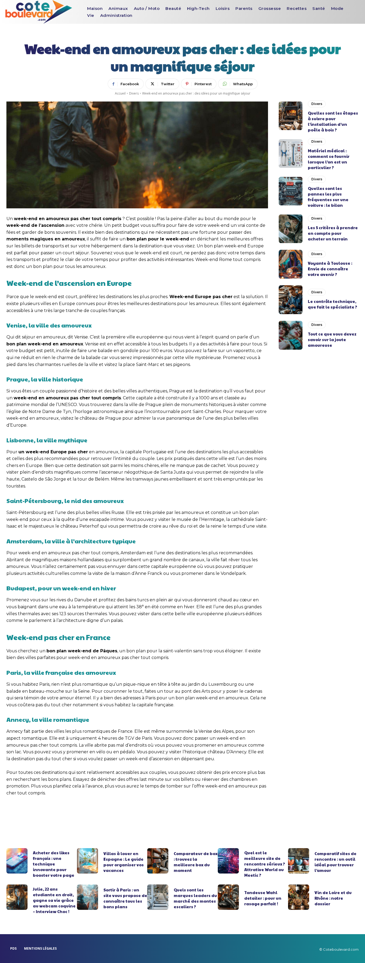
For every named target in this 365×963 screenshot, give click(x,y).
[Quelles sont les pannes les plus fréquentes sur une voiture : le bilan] (291, 191)
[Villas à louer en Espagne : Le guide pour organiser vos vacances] (87, 861)
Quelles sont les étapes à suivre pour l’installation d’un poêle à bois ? (333, 121)
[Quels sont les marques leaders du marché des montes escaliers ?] (157, 897)
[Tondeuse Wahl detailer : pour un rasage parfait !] (228, 897)
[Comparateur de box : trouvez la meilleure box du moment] (157, 861)
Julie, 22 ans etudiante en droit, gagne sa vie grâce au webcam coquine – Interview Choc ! (54, 900)
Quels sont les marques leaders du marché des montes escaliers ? (195, 898)
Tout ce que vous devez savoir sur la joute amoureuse (332, 339)
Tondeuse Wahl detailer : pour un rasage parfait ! (262, 898)
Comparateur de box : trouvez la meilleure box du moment (196, 862)
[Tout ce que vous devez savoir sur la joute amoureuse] (291, 335)
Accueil (120, 93)
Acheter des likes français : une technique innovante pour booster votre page (53, 864)
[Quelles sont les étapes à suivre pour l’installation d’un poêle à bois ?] (291, 116)
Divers (134, 93)
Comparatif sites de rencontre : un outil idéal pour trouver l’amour (335, 862)
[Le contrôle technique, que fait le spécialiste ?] (291, 299)
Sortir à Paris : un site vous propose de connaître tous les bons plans (125, 898)
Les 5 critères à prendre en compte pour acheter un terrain (333, 233)
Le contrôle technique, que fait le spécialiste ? (332, 304)
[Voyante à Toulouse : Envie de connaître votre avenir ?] (291, 264)
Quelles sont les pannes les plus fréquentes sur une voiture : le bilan (328, 196)
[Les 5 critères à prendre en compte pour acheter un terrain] (291, 229)
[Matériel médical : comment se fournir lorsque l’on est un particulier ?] (291, 153)
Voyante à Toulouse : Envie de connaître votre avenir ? (330, 268)
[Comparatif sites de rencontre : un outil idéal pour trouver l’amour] (298, 861)
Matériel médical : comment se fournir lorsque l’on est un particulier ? (329, 159)
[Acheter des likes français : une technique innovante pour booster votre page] (17, 861)
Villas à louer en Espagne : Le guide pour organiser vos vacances (123, 862)
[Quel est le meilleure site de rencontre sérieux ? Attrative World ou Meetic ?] (228, 861)
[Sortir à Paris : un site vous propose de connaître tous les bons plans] (87, 897)
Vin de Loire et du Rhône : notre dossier (333, 898)
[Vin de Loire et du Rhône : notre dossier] (298, 897)
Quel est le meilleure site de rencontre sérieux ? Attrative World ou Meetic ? (264, 864)
